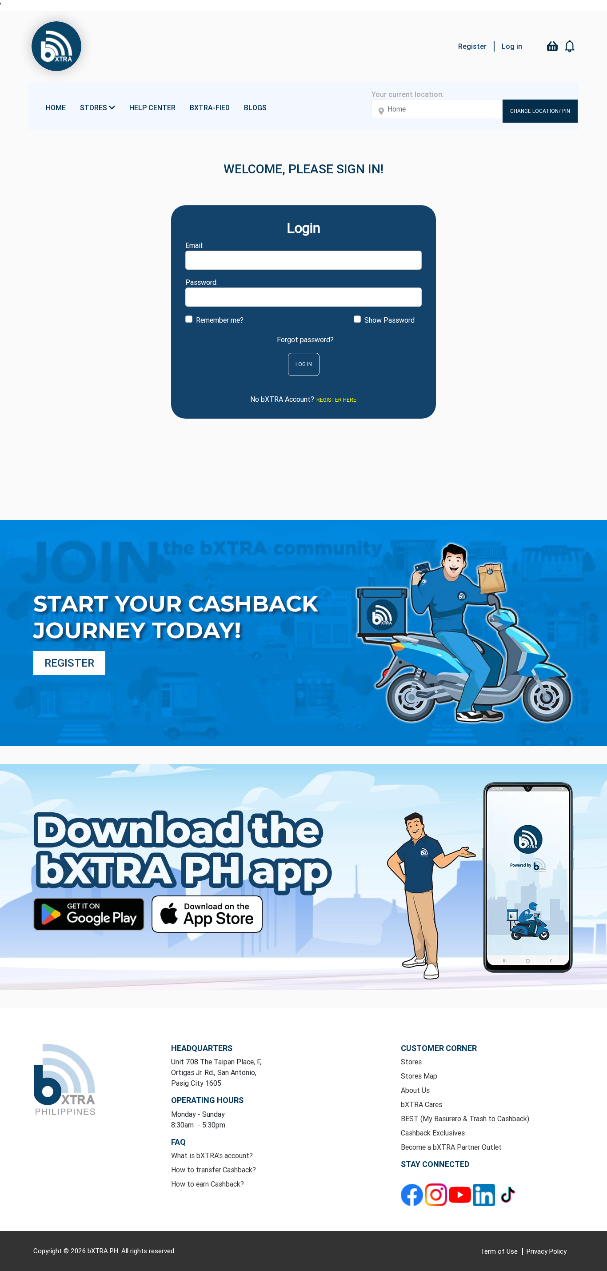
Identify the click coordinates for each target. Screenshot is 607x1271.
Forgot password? (305, 339)
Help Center (152, 107)
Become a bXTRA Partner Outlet (451, 1147)
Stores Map (419, 1075)
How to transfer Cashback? (213, 1169)
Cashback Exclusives (433, 1132)
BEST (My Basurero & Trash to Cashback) (465, 1118)
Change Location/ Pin (540, 111)
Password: (201, 282)
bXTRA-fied (210, 107)
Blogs (255, 107)
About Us (415, 1090)
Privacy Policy (547, 1251)
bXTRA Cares (421, 1104)
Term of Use (499, 1251)
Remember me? (220, 320)
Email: (194, 245)
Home (56, 107)
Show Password (389, 320)
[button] (570, 46)
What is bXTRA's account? (212, 1155)
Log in (512, 46)
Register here (336, 399)
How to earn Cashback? (207, 1183)
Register (472, 46)
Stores (411, 1061)
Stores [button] (94, 107)
